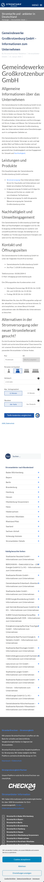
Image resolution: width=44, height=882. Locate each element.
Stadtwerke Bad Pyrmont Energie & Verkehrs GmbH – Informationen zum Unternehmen (21, 640)
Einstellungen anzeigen (22, 873)
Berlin (8, 482)
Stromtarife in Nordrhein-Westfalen (20, 841)
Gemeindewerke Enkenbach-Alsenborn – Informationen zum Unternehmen (23, 584)
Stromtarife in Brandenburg (17, 826)
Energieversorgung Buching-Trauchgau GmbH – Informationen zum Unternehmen (22, 629)
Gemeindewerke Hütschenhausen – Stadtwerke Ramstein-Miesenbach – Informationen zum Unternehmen (21, 706)
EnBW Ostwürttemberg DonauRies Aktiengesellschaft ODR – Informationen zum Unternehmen (23, 618)
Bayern (9, 477)
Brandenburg (11, 487)
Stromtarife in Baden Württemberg (20, 816)
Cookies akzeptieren (22, 859)
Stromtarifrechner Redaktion (15, 53)
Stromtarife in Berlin (14, 822)
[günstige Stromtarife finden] (11, 4)
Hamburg (10, 492)
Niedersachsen (12, 511)
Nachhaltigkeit (19, 153)
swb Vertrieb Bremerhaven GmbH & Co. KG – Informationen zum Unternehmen (22, 608)
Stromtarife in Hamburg (16, 829)
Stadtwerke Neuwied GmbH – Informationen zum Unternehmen (20, 558)
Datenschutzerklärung (24, 879)
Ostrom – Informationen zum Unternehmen (18, 689)
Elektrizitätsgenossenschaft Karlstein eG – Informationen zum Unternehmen (23, 657)
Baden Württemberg (14, 472)
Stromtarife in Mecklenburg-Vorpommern (23, 835)
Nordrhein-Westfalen (15, 516)
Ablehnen (22, 866)
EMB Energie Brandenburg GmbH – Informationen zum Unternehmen (21, 600)
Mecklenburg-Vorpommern (17, 502)
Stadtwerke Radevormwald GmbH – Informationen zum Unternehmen (21, 681)
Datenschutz (17, 761)
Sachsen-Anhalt (12, 531)
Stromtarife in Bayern (15, 819)
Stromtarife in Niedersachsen (18, 838)
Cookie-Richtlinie (10, 879)
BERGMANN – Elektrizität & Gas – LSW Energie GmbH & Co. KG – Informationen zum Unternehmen (23, 567)
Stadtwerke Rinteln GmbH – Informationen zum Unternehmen (20, 576)
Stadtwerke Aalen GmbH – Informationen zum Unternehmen (20, 592)
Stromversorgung (13, 180)
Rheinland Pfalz (12, 521)
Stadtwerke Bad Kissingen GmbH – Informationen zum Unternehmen (20, 649)
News (8, 507)
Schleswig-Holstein (14, 536)
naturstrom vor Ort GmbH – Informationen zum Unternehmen (20, 665)
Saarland (9, 526)
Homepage (5, 20)
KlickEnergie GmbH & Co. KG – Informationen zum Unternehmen (20, 697)
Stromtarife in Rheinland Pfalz (18, 845)
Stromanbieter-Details (18, 20)
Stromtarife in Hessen (15, 832)
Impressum (36, 879)
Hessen (9, 497)
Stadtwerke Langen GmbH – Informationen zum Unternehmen (20, 673)
